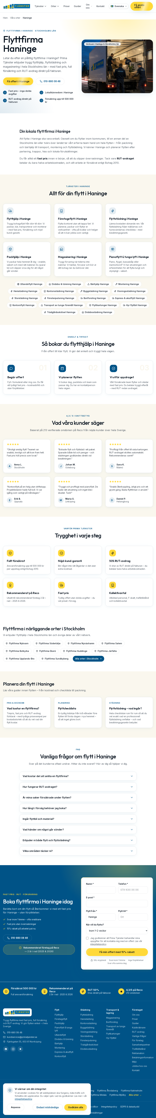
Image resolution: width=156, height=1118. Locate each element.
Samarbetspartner (141, 1044)
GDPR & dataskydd (129, 1106)
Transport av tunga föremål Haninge (63, 305)
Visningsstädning (88, 1032)
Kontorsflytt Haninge (23, 305)
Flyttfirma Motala (98, 1095)
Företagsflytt (61, 1019)
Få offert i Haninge (18, 81)
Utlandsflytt (60, 1035)
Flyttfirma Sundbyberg (56, 658)
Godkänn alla (75, 1107)
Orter (53, 6)
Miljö (134, 1061)
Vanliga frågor (139, 1036)
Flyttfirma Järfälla (107, 651)
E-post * (90, 897)
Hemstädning (87, 1019)
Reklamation (138, 1053)
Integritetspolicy (109, 1106)
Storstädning (86, 1036)
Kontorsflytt (60, 1056)
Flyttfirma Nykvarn (18, 643)
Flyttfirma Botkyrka (19, 651)
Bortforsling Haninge (95, 298)
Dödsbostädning (88, 1049)
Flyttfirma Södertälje (49, 643)
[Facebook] (6, 1049)
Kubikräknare (138, 1027)
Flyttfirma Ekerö (47, 651)
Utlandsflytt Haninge (31, 284)
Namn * (90, 884)
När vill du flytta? (95, 925)
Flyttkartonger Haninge (104, 305)
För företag (137, 1040)
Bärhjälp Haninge (99, 284)
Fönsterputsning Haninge (60, 298)
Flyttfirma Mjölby (118, 1095)
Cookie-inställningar (93, 1112)
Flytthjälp (59, 1014)
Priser (67, 6)
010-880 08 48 (52, 81)
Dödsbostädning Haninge (98, 312)
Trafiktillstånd (138, 1049)
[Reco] (20, 1049)
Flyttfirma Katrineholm (131, 1090)
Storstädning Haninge (26, 298)
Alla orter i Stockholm (86, 658)
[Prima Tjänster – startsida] (16, 6)
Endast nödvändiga (48, 1107)
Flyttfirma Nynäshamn (82, 643)
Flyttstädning (86, 1014)
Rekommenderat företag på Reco (41, 949)
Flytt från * (91, 911)
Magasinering (113, 1017)
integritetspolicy (98, 944)
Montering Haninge (128, 284)
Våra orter (15, 17)
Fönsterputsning (88, 1040)
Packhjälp (59, 1023)
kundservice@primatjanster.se (22, 1037)
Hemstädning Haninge (25, 291)
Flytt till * (122, 911)
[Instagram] (13, 1049)
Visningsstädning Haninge (131, 291)
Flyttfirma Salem (113, 643)
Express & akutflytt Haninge (130, 298)
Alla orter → (135, 1095)
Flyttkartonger (113, 1033)
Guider (77, 6)
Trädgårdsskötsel (89, 1044)
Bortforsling (112, 1022)
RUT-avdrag (138, 1032)
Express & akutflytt (64, 1052)
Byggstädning (87, 1027)
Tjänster (39, 6)
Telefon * (123, 884)
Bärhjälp (59, 1043)
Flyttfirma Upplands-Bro (21, 658)
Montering (60, 1047)
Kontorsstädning (88, 1023)
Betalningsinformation (143, 1057)
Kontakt (100, 6)
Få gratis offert (139, 6)
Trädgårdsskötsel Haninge (61, 312)
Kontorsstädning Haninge (60, 291)
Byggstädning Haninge (95, 291)
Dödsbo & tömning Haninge (66, 284)
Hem (5, 17)
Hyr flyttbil (111, 1038)
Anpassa (15, 1107)
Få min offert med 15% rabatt (117, 952)
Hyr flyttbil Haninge (136, 305)
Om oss (88, 6)
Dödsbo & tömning (64, 1039)
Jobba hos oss (139, 1066)
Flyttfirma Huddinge (76, 651)
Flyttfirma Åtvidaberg (107, 1090)
